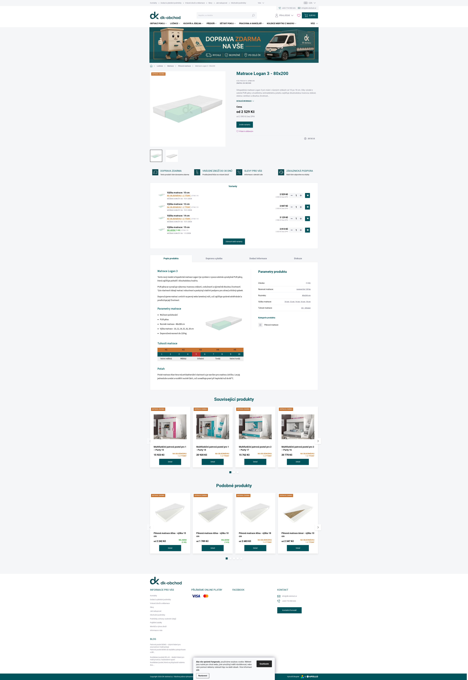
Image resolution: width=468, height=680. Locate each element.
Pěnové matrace (271, 325)
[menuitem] (158, 23)
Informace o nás (156, 630)
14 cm (297, 302)
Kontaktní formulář (289, 610)
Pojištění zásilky (156, 623)
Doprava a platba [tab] (214, 258)
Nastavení (202, 676)
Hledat (253, 15)
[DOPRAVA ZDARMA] (170, 426)
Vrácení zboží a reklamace (195, 3)
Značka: (243, 83)
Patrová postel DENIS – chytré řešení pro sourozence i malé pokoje (165, 646)
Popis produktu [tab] (171, 258)
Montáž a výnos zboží (158, 626)
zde (197, 670)
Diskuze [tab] (298, 258)
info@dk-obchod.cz (289, 596)
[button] (230, 472)
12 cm (292, 302)
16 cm (303, 302)
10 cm (286, 302)
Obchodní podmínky (238, 3)
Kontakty (153, 3)
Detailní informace (244, 101)
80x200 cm (306, 295)
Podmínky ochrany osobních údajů (163, 619)
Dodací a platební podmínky (171, 3)
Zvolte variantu (244, 125)
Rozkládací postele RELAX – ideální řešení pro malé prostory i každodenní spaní (167, 658)
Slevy (210, 3)
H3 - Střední (306, 308)
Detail (170, 462)
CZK (310, 3)
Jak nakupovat (221, 3)
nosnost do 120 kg (304, 289)
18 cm (308, 302)
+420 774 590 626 (289, 601)
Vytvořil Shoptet (293, 677)
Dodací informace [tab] (258, 258)
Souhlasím (264, 664)
